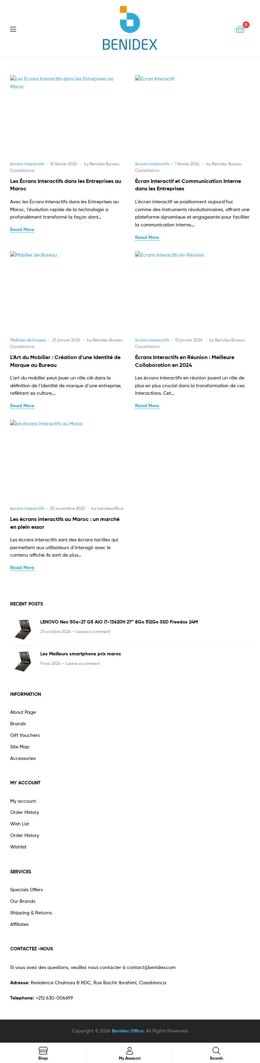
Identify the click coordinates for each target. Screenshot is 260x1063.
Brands (18, 723)
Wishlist (18, 847)
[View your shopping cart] (240, 28)
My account (23, 801)
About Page (23, 712)
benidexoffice (110, 508)
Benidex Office (128, 1031)
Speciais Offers (26, 889)
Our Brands (22, 901)
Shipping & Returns (31, 912)
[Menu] (17, 28)
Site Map (19, 746)
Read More (22, 229)
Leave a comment (93, 631)
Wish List (19, 823)
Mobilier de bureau (28, 339)
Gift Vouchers (25, 735)
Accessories (23, 758)
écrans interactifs (27, 163)
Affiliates (19, 924)
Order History (24, 812)
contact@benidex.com (151, 967)
